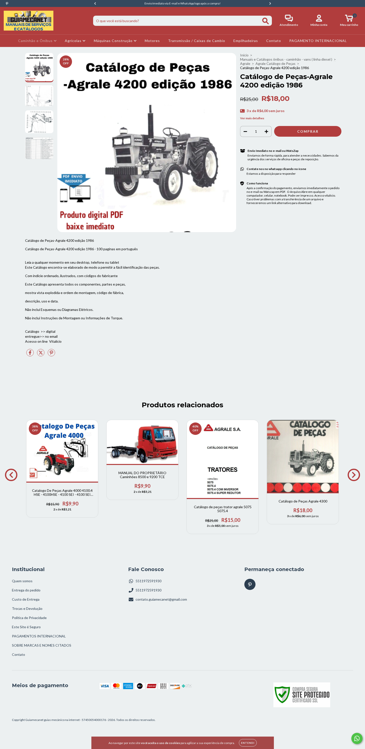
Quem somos (22, 581)
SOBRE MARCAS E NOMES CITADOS (41, 645)
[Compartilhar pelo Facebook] (30, 354)
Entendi (248, 742)
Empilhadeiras (245, 41)
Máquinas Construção (114, 41)
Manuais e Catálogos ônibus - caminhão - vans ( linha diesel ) (286, 59)
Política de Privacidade (29, 618)
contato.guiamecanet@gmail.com (161, 599)
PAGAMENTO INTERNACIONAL (318, 41)
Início (244, 55)
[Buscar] (265, 21)
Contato (273, 41)
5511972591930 (148, 581)
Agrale (245, 63)
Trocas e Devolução (27, 608)
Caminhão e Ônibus (36, 41)
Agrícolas (73, 41)
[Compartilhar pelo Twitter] (41, 354)
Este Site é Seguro (26, 627)
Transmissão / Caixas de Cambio (196, 41)
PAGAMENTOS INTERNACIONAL (39, 636)
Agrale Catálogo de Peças (275, 63)
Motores (152, 41)
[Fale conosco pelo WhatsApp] (357, 738)
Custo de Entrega (25, 599)
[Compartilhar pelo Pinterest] (51, 354)
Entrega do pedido (26, 590)
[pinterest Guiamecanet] (7, 3)
